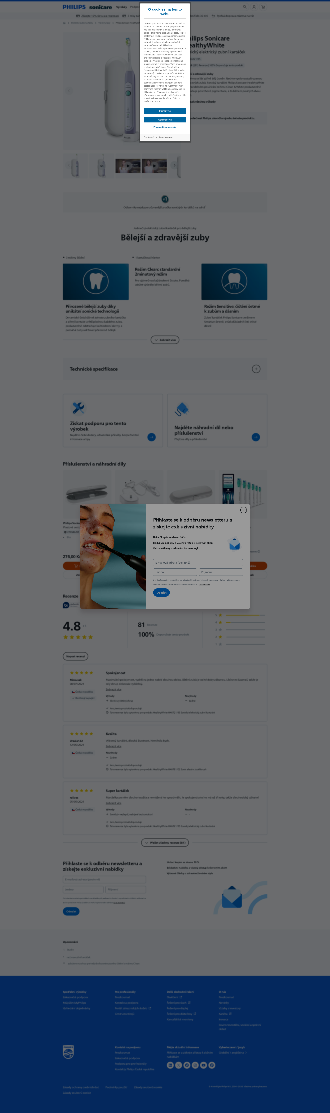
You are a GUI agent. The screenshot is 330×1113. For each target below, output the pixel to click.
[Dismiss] (243, 510)
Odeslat (161, 592)
